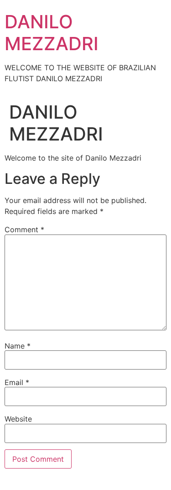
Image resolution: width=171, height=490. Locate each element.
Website (18, 418)
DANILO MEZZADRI (51, 32)
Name (18, 345)
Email (17, 382)
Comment (24, 229)
